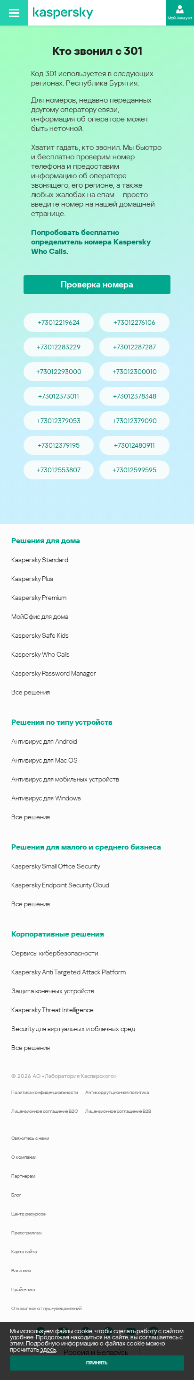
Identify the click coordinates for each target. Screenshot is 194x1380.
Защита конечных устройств (52, 991)
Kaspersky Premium (38, 597)
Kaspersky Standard (39, 560)
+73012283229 (59, 347)
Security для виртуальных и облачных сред (73, 1029)
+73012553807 (59, 470)
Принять (96, 1362)
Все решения (30, 692)
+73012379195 (59, 445)
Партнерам (23, 1176)
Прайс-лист (23, 1289)
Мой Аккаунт (180, 18)
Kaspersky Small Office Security (55, 866)
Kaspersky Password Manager (53, 673)
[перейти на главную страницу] (63, 13)
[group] (97, 396)
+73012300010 (135, 371)
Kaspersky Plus (32, 578)
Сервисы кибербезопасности (54, 953)
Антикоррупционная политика (117, 1092)
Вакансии (21, 1270)
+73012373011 (58, 396)
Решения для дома (45, 540)
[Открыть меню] (14, 13)
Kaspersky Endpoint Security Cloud (60, 885)
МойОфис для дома (39, 616)
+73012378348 (134, 396)
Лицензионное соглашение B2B (118, 1111)
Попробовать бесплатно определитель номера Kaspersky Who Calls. (90, 242)
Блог (16, 1195)
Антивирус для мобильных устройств (65, 779)
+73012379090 (135, 421)
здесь (48, 1349)
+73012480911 (134, 445)
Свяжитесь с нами (30, 1138)
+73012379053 (59, 421)
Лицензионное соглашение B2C (44, 1111)
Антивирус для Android (44, 741)
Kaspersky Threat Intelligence (52, 1010)
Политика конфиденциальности (44, 1092)
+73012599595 (134, 470)
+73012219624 (59, 322)
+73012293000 (58, 371)
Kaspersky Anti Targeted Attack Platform (68, 972)
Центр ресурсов (28, 1213)
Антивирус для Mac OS (44, 760)
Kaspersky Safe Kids (40, 635)
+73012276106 (134, 322)
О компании (23, 1157)
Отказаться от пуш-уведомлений (46, 1308)
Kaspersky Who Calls (40, 654)
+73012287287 (134, 347)
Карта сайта (24, 1251)
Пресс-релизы (26, 1232)
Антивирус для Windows (46, 798)
